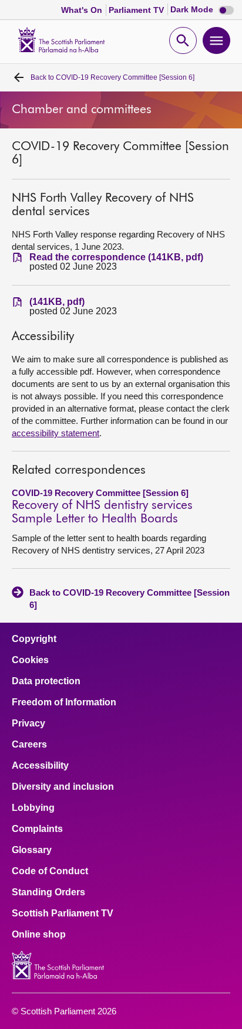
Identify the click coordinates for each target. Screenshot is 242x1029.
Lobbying (33, 808)
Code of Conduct (50, 871)
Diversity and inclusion (63, 787)
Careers (29, 744)
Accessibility (40, 765)
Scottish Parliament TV (62, 913)
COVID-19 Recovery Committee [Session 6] (112, 77)
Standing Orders (48, 892)
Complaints (37, 829)
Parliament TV (137, 10)
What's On (83, 10)
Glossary (32, 850)
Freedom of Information (64, 702)
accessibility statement (55, 433)
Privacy (28, 723)
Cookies (30, 660)
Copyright (34, 639)
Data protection (46, 681)
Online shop (39, 934)
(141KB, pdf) (57, 302)
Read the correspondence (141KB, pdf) (116, 257)
